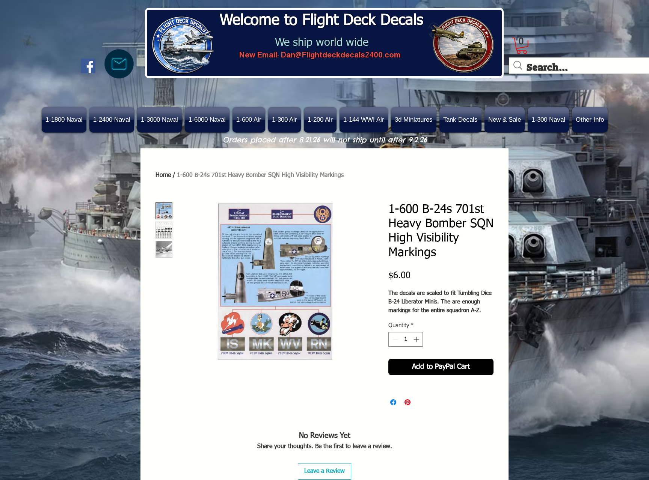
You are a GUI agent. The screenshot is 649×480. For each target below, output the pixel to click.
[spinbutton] (406, 339)
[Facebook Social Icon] (88, 66)
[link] (521, 46)
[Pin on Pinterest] (407, 402)
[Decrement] (394, 339)
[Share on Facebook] (393, 402)
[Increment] (417, 339)
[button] (504, 120)
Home (163, 175)
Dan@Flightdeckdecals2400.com (341, 54)
